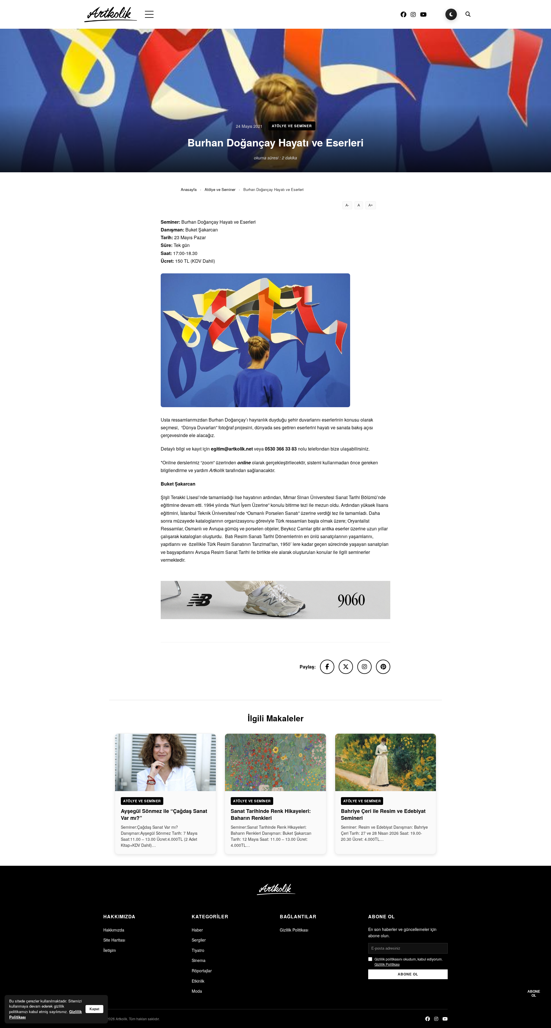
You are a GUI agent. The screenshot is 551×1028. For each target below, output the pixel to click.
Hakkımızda (113, 930)
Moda (197, 991)
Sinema (198, 960)
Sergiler (199, 940)
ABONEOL (533, 994)
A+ (370, 205)
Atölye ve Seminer (220, 189)
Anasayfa (189, 189)
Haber (197, 930)
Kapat (94, 1009)
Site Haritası (114, 940)
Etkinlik (198, 981)
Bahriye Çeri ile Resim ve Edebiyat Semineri (383, 814)
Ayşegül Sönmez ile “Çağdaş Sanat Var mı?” (164, 814)
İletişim (109, 950)
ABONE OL (408, 974)
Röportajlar (202, 970)
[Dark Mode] (451, 14)
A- (347, 205)
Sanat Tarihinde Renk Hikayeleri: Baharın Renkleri (271, 814)
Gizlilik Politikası (294, 930)
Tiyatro (198, 950)
